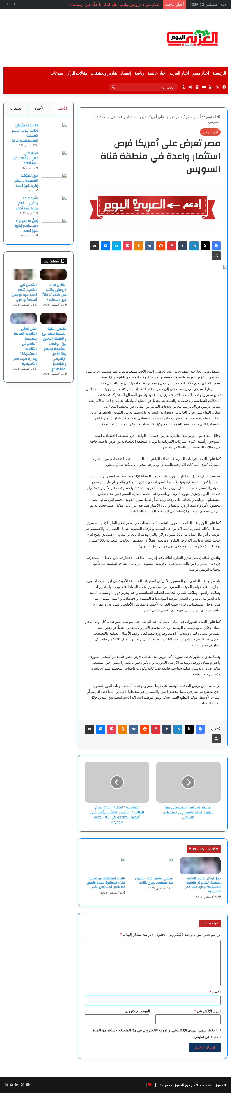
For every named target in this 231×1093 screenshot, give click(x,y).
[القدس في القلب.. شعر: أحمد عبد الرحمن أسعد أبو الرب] (23, 274)
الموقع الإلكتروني (137, 1011)
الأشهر (62, 108)
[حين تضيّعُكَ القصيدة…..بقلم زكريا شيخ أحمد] (54, 181)
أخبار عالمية (157, 73)
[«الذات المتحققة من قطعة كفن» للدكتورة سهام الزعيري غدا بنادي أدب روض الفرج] (105, 865)
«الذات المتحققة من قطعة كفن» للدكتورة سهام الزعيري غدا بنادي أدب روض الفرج (105, 883)
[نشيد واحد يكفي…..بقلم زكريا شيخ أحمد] (54, 204)
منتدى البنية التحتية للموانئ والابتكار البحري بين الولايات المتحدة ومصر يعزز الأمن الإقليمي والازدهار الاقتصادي (54, 348)
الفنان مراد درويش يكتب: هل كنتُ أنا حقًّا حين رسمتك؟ (115, 4)
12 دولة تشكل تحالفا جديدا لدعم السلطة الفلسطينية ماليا (25, 133)
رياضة (139, 73)
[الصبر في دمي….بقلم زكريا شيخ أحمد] (54, 159)
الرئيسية (219, 73)
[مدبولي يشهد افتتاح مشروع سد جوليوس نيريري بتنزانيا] (152, 865)
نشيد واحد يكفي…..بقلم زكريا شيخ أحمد (27, 203)
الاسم (215, 992)
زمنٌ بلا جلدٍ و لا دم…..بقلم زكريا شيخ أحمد (26, 225)
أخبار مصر (200, 73)
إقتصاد (125, 73)
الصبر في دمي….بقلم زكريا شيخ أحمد (25, 158)
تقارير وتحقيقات (104, 73)
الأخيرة (39, 108)
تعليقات (15, 108)
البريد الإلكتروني (207, 1011)
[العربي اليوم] (192, 38)
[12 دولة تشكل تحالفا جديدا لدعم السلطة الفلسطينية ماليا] (54, 131)
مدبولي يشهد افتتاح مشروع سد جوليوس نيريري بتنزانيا (154, 881)
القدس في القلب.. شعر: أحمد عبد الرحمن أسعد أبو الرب (24, 292)
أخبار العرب (179, 73)
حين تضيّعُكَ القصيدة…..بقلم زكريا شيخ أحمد (26, 180)
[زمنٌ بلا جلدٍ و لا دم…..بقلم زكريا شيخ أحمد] (54, 226)
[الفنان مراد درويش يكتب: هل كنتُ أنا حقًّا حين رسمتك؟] (53, 274)
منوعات (56, 73)
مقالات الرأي (77, 73)
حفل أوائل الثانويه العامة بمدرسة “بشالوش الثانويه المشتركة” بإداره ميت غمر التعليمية (203, 885)
